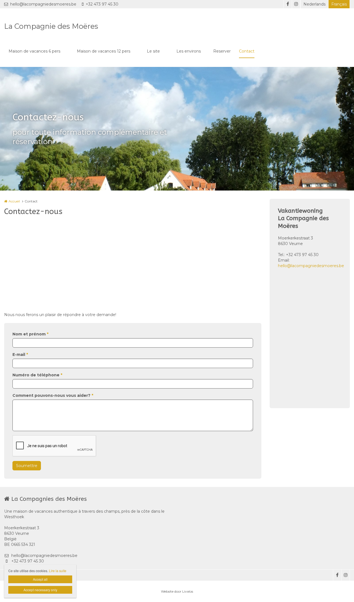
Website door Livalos (177, 591)
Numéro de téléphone (37, 374)
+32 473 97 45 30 (102, 4)
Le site (153, 51)
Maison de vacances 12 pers (103, 51)
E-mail (20, 354)
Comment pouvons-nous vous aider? (52, 395)
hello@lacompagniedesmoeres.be (43, 4)
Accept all (40, 579)
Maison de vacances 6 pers (34, 51)
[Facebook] (287, 4)
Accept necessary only (40, 589)
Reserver (222, 51)
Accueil (14, 201)
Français (339, 4)
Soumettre (26, 465)
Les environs (188, 51)
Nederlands (314, 4)
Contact (246, 51)
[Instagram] (296, 4)
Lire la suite (57, 570)
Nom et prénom (30, 334)
